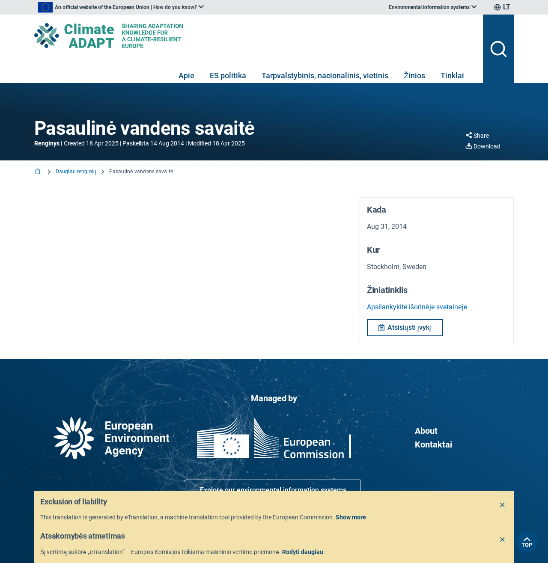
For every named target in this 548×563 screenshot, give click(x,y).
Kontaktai (433, 444)
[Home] (38, 172)
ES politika (228, 75)
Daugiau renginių (76, 172)
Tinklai (452, 75)
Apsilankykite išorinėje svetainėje (417, 307)
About (426, 431)
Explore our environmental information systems (273, 490)
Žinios (414, 75)
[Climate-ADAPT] (255, 35)
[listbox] (120, 7)
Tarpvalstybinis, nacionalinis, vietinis (325, 75)
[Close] (502, 505)
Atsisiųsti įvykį (409, 327)
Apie (186, 75)
